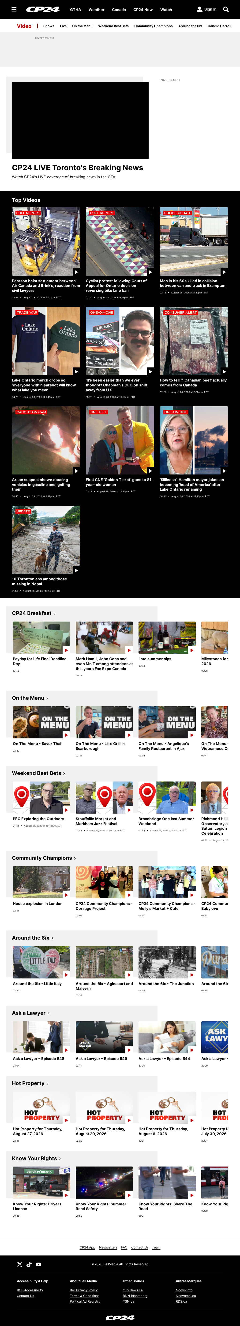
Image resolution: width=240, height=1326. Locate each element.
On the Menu (82, 26)
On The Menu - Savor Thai (37, 743)
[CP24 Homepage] (43, 9)
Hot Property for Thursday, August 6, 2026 (163, 1131)
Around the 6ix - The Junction (166, 983)
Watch (166, 9)
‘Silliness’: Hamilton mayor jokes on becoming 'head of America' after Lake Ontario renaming (192, 484)
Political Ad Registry (85, 1301)
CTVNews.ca (133, 1290)
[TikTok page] (29, 1264)
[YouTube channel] (38, 1264)
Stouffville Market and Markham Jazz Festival (96, 821)
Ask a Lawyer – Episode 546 (101, 1058)
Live (63, 26)
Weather (97, 9)
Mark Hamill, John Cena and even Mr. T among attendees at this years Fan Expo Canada (104, 663)
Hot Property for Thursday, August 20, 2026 (100, 1131)
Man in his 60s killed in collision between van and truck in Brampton (192, 283)
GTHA (75, 9)
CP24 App (87, 1247)
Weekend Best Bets (113, 26)
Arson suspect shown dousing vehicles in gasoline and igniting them (41, 484)
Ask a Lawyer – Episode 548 (38, 1058)
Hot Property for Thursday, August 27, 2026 (37, 1131)
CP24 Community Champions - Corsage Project (104, 906)
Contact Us (139, 1247)
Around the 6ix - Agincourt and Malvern (104, 986)
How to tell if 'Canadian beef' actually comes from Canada (193, 382)
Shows (48, 26)
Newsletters (108, 1247)
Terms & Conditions (84, 1296)
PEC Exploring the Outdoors (38, 818)
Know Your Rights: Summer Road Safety (101, 1206)
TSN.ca (128, 1301)
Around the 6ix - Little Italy (37, 983)
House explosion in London (38, 903)
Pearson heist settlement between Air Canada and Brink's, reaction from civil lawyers (46, 285)
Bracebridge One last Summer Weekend (166, 821)
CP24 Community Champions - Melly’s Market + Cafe (167, 906)
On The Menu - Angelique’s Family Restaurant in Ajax (164, 746)
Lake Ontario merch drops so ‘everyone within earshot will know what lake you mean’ (44, 385)
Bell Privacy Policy (84, 1290)
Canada (119, 9)
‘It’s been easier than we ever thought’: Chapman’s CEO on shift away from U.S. (116, 385)
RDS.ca (181, 1301)
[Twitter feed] (19, 1264)
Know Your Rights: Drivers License (37, 1206)
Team (156, 1247)
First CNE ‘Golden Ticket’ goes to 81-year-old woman (119, 482)
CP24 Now (143, 9)
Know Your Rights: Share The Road (165, 1206)
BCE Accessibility (30, 1290)
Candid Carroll (219, 26)
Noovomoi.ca (186, 1296)
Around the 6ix (190, 26)
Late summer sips (155, 658)
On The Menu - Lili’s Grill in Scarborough (100, 746)
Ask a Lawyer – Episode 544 (164, 1058)
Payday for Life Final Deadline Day (40, 661)
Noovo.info (184, 1290)
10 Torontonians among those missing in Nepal (39, 581)
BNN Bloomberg (135, 1296)
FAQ (124, 1247)
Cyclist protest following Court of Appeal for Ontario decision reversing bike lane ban (116, 285)
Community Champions (153, 26)
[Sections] (14, 9)
